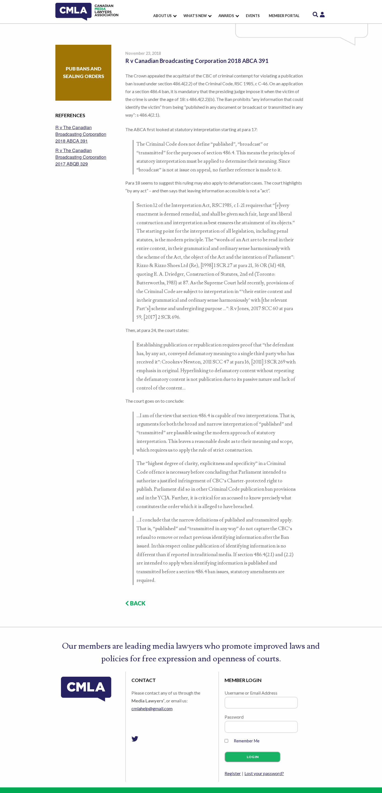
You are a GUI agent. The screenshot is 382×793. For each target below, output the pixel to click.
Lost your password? (264, 773)
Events (253, 15)
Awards (226, 15)
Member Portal (284, 15)
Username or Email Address (251, 692)
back (137, 603)
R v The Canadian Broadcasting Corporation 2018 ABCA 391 (80, 134)
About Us (162, 15)
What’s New (195, 15)
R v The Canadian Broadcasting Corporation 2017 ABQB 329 (80, 157)
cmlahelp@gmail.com (152, 708)
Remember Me (247, 740)
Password (234, 716)
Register (233, 773)
